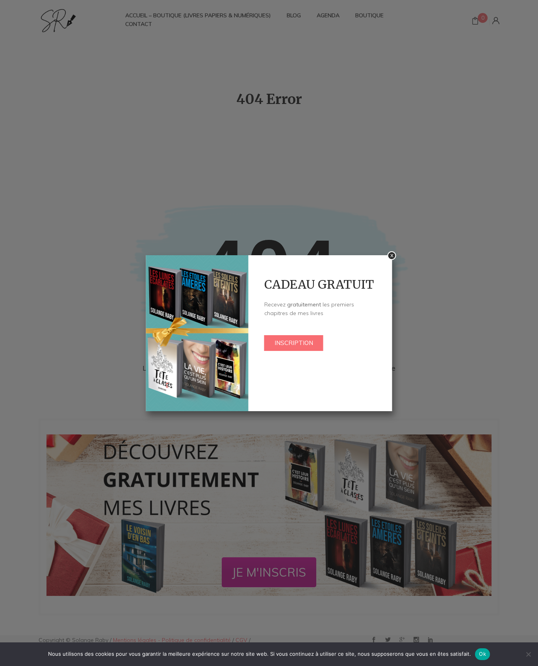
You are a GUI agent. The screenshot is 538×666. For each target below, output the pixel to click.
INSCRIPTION (294, 343)
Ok (482, 654)
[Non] (528, 654)
